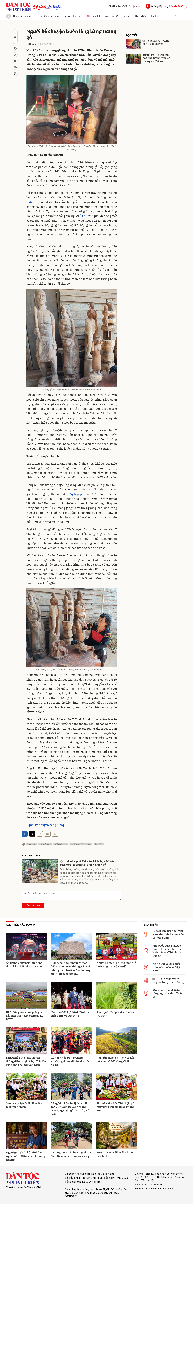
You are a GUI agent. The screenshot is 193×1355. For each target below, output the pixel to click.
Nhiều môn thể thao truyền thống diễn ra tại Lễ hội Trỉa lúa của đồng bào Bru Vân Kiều (26, 1061)
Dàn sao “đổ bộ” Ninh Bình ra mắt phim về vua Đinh (70, 1014)
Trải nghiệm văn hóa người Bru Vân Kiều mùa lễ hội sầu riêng (71, 1154)
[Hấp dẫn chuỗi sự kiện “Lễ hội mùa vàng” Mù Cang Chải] (116, 1040)
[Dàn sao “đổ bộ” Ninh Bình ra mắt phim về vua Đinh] (71, 995)
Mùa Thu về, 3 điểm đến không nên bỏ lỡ (115, 1154)
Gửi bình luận (33, 905)
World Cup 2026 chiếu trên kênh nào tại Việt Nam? (166, 967)
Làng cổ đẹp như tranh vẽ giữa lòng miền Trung (168, 980)
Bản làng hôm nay (73, 16)
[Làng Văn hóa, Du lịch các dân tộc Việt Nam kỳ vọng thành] (71, 1086)
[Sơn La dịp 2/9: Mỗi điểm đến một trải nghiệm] (26, 1086)
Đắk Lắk (98, 844)
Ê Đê (82, 216)
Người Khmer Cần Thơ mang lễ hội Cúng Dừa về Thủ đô (116, 964)
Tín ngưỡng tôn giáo (47, 16)
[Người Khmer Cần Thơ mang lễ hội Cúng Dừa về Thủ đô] (116, 946)
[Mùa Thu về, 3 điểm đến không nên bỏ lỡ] (116, 1135)
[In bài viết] (15, 67)
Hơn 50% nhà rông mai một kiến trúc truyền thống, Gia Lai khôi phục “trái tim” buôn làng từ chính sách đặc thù (70, 968)
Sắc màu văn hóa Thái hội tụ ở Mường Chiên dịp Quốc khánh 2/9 (115, 1107)
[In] (47, 834)
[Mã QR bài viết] (15, 73)
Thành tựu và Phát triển (147, 16)
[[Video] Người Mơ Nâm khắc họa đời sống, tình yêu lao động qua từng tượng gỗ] (40, 871)
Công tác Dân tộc (22, 16)
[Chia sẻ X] (32, 834)
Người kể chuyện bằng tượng (45, 825)
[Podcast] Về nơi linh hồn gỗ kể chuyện (156, 42)
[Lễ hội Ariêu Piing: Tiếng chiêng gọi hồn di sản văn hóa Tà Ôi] (71, 1040)
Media (126, 16)
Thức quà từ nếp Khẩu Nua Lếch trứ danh (116, 1014)
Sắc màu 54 (93, 16)
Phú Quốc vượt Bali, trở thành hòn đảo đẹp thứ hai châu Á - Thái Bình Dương (166, 950)
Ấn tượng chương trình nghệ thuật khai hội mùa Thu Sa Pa (24, 964)
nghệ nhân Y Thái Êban (81, 844)
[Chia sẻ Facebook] (15, 48)
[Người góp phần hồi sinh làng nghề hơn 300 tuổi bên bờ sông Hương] (26, 1135)
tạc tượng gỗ (45, 844)
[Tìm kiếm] (176, 16)
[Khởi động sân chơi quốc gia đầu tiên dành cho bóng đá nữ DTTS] (26, 995)
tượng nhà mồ (61, 844)
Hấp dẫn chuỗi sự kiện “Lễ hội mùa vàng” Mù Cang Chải (115, 1059)
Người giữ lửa (111, 16)
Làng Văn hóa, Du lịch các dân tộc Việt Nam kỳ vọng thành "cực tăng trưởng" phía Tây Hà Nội (70, 1109)
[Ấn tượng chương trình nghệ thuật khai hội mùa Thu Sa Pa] (26, 946)
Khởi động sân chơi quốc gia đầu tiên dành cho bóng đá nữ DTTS (24, 1016)
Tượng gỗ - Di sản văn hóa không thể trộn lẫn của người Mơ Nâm (156, 58)
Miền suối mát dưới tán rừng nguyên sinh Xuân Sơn (167, 993)
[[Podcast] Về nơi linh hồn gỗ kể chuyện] (133, 44)
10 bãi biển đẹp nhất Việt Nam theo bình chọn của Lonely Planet (168, 934)
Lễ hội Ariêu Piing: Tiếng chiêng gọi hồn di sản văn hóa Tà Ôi (70, 1061)
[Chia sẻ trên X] (15, 54)
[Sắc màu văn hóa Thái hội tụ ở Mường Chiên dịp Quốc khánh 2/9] (116, 1086)
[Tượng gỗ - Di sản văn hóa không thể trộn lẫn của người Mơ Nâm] (133, 59)
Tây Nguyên (77, 494)
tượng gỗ (31, 844)
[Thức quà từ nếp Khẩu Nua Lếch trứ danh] (116, 995)
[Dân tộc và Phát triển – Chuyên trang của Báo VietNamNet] (18, 6)
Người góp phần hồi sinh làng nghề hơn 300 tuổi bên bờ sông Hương (25, 1156)
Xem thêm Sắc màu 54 (20, 924)
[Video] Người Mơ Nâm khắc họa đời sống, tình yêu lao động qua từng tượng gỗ (88, 863)
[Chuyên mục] (183, 16)
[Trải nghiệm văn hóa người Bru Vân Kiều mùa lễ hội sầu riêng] (71, 1135)
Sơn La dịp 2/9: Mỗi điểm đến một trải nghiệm (24, 1105)
